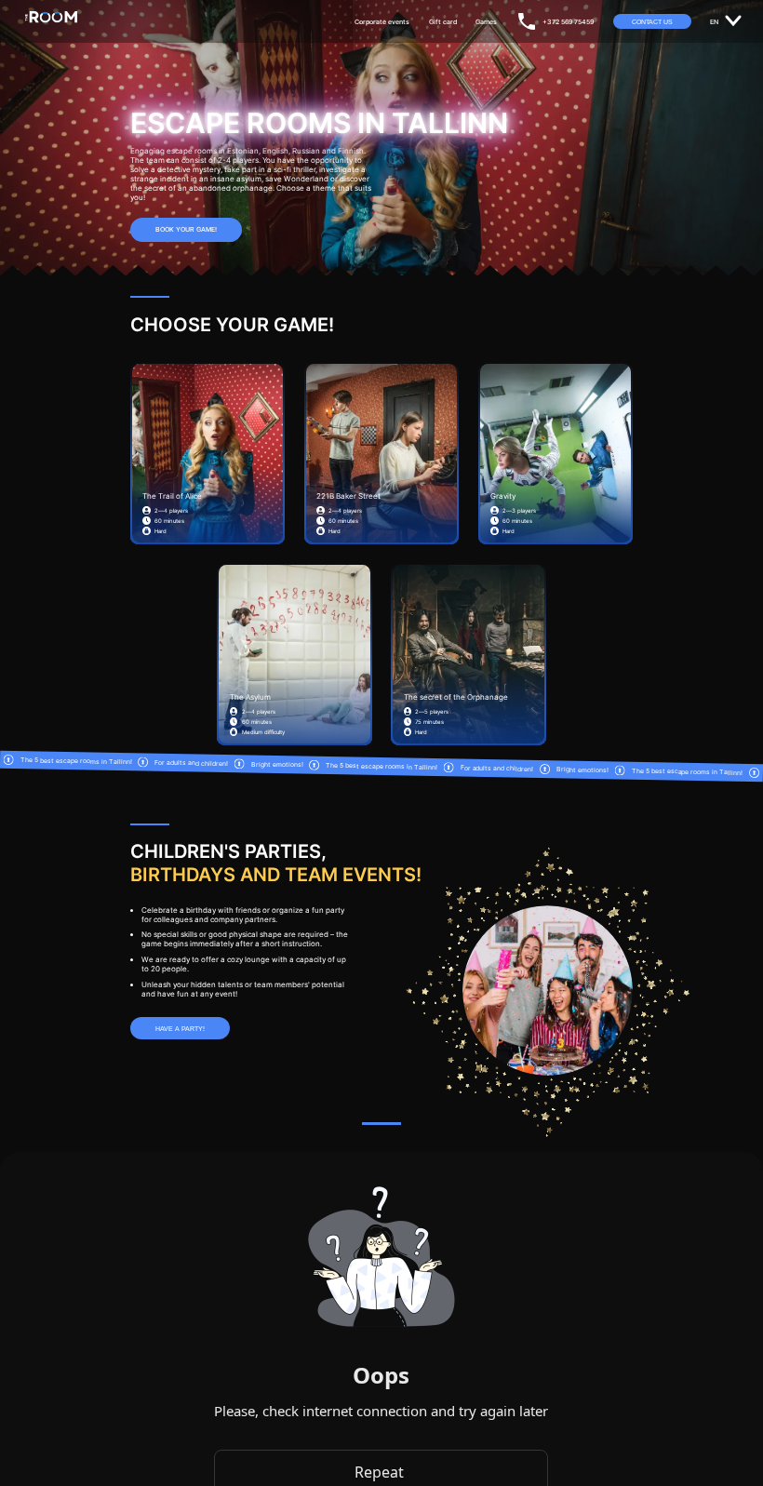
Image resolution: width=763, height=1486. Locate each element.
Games (486, 22)
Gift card (443, 22)
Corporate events (382, 22)
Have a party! (180, 1028)
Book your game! (186, 229)
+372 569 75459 (568, 22)
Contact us (652, 22)
